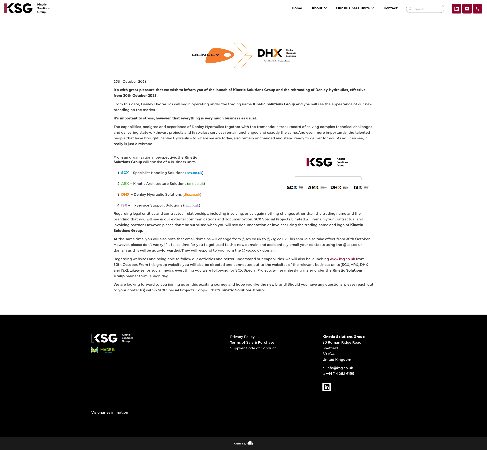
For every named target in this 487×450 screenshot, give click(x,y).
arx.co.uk (196, 183)
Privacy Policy (242, 336)
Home (297, 7)
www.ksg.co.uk (342, 258)
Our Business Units (353, 7)
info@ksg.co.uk (339, 367)
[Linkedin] (456, 9)
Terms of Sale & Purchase (252, 342)
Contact (391, 7)
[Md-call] (477, 9)
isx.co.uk (191, 205)
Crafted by (240, 443)
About (317, 7)
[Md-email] (467, 9)
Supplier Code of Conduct (253, 347)
